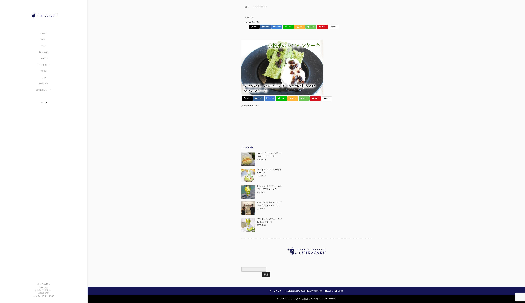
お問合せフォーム (43, 90)
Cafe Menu (44, 52)
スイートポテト (43, 65)
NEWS (43, 39)
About (43, 46)
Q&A (44, 77)
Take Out (44, 58)
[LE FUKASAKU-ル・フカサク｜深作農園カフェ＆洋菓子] (43, 21)
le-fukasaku (254, 106)
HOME (44, 33)
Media (43, 71)
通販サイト (44, 83)
